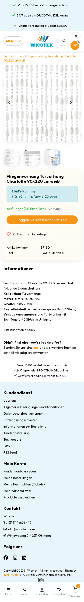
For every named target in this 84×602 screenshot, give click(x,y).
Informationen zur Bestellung (25, 426)
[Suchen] (64, 40)
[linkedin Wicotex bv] (24, 557)
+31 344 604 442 (19, 523)
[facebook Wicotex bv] (6, 557)
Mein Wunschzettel (17, 491)
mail (36, 347)
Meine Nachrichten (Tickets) (24, 484)
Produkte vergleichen (19, 497)
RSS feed (10, 452)
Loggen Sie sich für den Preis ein (42, 220)
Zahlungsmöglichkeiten (21, 420)
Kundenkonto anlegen (20, 471)
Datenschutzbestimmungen (24, 413)
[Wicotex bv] (42, 41)
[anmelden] (76, 36)
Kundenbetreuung (17, 433)
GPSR (8, 446)
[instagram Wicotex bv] (15, 557)
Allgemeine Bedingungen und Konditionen (34, 407)
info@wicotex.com (21, 529)
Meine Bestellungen (18, 478)
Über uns (10, 400)
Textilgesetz (12, 439)
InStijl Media (11, 574)
